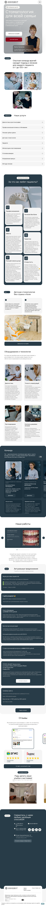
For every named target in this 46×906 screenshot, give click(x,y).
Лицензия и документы (7, 901)
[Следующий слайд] (43, 538)
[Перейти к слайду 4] (20, 549)
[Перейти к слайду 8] (25, 549)
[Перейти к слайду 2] (18, 549)
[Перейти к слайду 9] (26, 549)
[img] (11, 2)
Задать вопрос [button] (25, 889)
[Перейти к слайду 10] (27, 549)
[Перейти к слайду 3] (19, 549)
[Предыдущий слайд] (2, 538)
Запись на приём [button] (27, 890)
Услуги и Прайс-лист (36, 888)
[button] (14, 40)
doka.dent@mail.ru (34, 823)
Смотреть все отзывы (10, 761)
